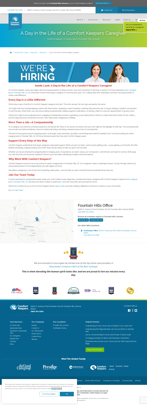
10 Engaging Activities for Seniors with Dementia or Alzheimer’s (107, 338)
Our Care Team (17, 190)
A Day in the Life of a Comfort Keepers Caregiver (64, 52)
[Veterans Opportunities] (17, 294)
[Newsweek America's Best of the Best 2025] (54, 294)
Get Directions (129, 10)
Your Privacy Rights (49, 394)
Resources (106, 20)
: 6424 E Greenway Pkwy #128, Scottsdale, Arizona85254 (110, 233)
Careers (117, 20)
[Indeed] (132, 310)
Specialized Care (16, 328)
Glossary (13, 341)
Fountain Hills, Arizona (21, 52)
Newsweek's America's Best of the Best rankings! (73, 266)
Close (143, 20)
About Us (80, 20)
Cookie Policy (36, 336)
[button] (81, 20)
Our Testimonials (37, 331)
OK (67, 394)
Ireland (111, 366)
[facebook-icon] (129, 310)
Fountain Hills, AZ (96, 220)
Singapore (119, 366)
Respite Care (14, 338)
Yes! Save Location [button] (102, 3)
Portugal (111, 369)
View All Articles (95, 350)
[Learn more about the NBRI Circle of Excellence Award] (130, 294)
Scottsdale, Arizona (59, 328)
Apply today (60, 186)
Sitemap (34, 339)
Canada (126, 366)
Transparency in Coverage (111, 380)
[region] (39, 391)
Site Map (137, 380)
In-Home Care (15, 325)
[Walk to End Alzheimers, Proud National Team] (92, 292)
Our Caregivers (15, 336)
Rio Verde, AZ (83, 220)
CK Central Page (127, 380)
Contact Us (126, 20)
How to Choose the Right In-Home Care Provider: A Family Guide (108, 335)
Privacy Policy (36, 333)
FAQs (12, 344)
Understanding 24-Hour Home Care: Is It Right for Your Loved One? (108, 326)
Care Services (92, 20)
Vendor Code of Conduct (92, 380)
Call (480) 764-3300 (15, 10)
